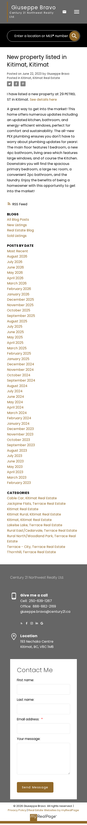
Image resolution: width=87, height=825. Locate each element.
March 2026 (17, 283)
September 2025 (21, 315)
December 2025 (20, 299)
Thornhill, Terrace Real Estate (31, 552)
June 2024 (15, 396)
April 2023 (15, 472)
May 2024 (15, 402)
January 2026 (18, 294)
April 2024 (15, 407)
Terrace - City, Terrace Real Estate (36, 546)
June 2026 (15, 267)
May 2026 (15, 272)
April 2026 (15, 278)
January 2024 (18, 423)
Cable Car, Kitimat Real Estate (32, 498)
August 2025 (17, 321)
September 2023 (21, 445)
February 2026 (19, 288)
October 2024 (18, 375)
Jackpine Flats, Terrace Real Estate (36, 503)
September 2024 (21, 380)
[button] (21, 623)
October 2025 (18, 310)
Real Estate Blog (20, 230)
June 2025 (15, 332)
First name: (25, 680)
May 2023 (15, 466)
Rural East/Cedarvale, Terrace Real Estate (42, 530)
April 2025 (15, 342)
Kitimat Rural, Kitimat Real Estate (34, 514)
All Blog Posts (18, 219)
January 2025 (18, 358)
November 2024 (20, 369)
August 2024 (17, 385)
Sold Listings (17, 235)
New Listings (17, 225)
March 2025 (17, 348)
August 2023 (17, 450)
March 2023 (16, 477)
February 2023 (19, 482)
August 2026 (17, 256)
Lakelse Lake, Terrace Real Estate (34, 525)
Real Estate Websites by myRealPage (53, 810)
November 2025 (20, 305)
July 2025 (14, 326)
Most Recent (17, 251)
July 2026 (14, 261)
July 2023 (14, 455)
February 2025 (19, 353)
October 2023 (18, 439)
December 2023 (20, 428)
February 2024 (19, 418)
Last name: (25, 699)
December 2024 (20, 364)
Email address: (28, 719)
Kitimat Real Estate (22, 509)
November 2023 (20, 434)
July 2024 (15, 391)
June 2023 (15, 461)
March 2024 (17, 412)
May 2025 (15, 337)
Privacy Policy (17, 810)
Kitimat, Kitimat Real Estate (40, 78)
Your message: (28, 739)
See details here (43, 99)
